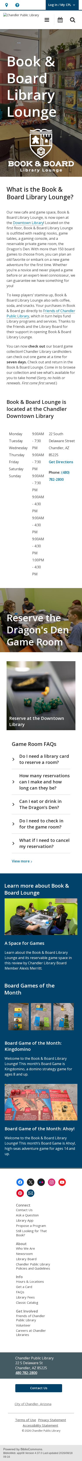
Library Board (26, 1259)
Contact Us (24, 1210)
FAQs (20, 1292)
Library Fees (25, 1297)
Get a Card (24, 1286)
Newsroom (24, 1253)
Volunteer (23, 1325)
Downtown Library (28, 222)
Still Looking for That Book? (31, 1233)
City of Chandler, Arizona (33, 1404)
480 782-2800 (26, 1372)
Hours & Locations (30, 1281)
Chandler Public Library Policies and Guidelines (33, 1266)
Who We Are (25, 1248)
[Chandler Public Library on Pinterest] (20, 1193)
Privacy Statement (52, 1420)
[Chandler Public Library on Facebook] (20, 1182)
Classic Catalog (27, 1302)
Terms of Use (25, 1420)
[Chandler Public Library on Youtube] (62, 1182)
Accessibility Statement (40, 1425)
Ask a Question (27, 1215)
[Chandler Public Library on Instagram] (51, 1182)
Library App (24, 1220)
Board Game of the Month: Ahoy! (40, 1129)
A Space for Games (24, 943)
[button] (6, 5)
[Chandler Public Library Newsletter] (30, 1193)
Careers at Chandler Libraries (31, 1332)
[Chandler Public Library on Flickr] (41, 1182)
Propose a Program (31, 1225)
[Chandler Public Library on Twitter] (30, 1182)
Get (61, 461)
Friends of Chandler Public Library (30, 1318)
